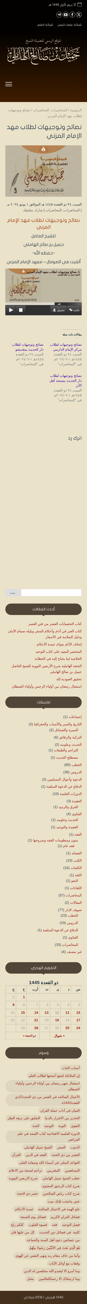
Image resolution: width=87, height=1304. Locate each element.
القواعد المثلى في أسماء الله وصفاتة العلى (49, 1162)
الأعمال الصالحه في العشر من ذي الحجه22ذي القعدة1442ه (47, 1100)
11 (67, 1013)
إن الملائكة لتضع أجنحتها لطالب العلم (54, 1076)
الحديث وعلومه (71, 744)
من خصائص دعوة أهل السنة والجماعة (53, 1240)
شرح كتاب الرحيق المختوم (61, 1186)
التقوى (75, 1126)
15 (23, 1013)
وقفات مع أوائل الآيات (64, 1263)
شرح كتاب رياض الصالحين (61, 1193)
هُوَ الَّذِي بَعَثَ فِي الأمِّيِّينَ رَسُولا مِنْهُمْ (54, 1248)
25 (67, 1028)
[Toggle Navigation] (8, 85)
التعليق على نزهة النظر (23, 1118)
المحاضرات (72, 210)
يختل (30, 1279)
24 (78, 1028)
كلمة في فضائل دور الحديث (59, 1232)
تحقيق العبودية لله (69, 679)
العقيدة (77, 801)
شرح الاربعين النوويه (23, 1178)
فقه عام (68, 846)
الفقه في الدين (36, 1155)
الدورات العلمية (71, 794)
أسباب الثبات (71, 1068)
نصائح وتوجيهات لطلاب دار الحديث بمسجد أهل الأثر (66, 380)
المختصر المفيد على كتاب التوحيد (59, 651)
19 (57, 1020)
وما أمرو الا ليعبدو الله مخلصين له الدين (52, 1271)
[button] (81, 1271)
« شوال (59, 1036)
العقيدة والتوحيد (67, 827)
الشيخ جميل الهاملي (38, 1147)
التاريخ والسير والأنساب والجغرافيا (58, 724)
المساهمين (72, 1170)
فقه (54, 1225)
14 (36, 1013)
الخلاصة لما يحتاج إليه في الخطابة (58, 659)
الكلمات (76, 868)
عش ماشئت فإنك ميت (64, 1201)
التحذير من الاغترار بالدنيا (62, 1118)
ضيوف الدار (73, 910)
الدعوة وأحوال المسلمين (64, 779)
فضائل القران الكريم (65, 1217)
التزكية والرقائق (70, 737)
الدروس (76, 772)
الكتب (77, 860)
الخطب (77, 765)
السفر (61, 1147)
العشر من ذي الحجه (65, 1155)
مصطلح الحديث (67, 757)
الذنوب (75, 1147)
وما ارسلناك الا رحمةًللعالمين (59, 1279)
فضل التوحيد (71, 1225)
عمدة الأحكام (24, 1209)
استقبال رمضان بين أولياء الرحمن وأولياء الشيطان (47, 686)
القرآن (16, 1155)
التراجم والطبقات (66, 750)
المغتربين (53, 1170)
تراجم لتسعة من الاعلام (25, 1170)
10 (78, 1013)
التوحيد (49, 1126)
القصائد (77, 853)
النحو (74, 881)
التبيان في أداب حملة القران (60, 1110)
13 (47, 1013)
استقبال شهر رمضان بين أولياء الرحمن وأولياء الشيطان (47, 1086)
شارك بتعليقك (33, 210)
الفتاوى (77, 814)
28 (36, 1028)
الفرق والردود (68, 807)
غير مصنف (74, 952)
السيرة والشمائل (66, 730)
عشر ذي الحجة (27, 1193)
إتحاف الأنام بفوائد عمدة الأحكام (59, 644)
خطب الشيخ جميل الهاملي (61, 1178)
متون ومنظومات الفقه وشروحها (55, 840)
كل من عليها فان (23, 1232)
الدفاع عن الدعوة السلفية (64, 786)
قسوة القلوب (38, 1225)
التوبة (62, 1126)
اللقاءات (76, 888)
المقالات (76, 902)
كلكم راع (17, 1225)
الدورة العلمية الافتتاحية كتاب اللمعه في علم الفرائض (49, 1136)
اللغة (78, 875)
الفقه (78, 834)
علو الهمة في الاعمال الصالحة (59, 1209)
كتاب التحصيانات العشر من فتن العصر (55, 624)
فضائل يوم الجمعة (33, 1217)
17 (78, 1020)
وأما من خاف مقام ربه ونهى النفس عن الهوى (47, 1255)
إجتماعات (75, 717)
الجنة (35, 1126)
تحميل (61, 310)
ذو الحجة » (29, 1035)
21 (36, 1020)
